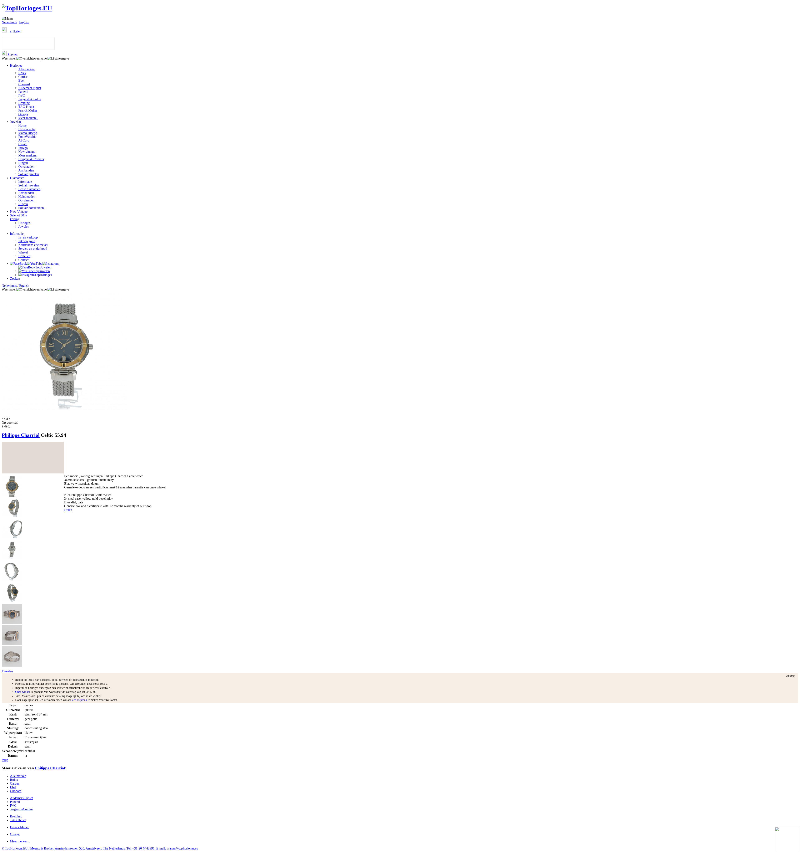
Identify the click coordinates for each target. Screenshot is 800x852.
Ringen (23, 163)
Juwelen (15, 121)
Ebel (21, 80)
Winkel (23, 252)
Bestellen (24, 256)
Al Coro (23, 140)
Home (22, 125)
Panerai (23, 91)
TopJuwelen (43, 267)
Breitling (24, 103)
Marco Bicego (27, 133)
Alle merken (26, 69)
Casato (22, 144)
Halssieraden (26, 196)
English (24, 22)
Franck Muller (27, 110)
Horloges (16, 65)
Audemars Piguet (29, 88)
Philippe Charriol (21, 435)
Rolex (22, 73)
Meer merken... (28, 118)
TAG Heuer (26, 106)
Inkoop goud (26, 241)
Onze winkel (22, 691)
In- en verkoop (28, 237)
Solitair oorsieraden (31, 208)
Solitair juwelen (28, 174)
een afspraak (79, 700)
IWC (21, 95)
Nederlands (9, 22)
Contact (23, 260)
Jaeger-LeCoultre (29, 99)
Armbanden (26, 170)
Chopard (24, 84)
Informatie (25, 181)
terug (5, 760)
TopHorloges (43, 275)
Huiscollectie (26, 129)
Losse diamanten (29, 189)
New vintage (26, 151)
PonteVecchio (27, 136)
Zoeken (12, 54)
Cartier (22, 76)
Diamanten (17, 178)
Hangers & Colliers (31, 159)
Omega (23, 114)
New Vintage (19, 211)
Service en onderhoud (32, 248)
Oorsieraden (26, 166)
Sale (18, 217)
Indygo (23, 148)
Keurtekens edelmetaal (33, 245)
